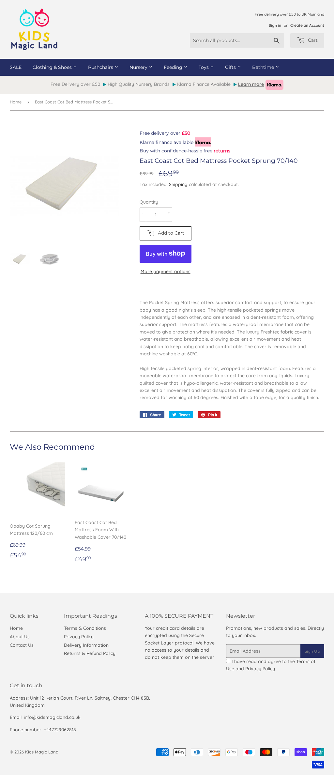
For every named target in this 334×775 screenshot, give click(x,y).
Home (16, 101)
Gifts (231, 67)
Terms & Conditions (85, 628)
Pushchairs (101, 67)
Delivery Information (86, 645)
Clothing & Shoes (53, 67)
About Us (20, 637)
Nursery (139, 67)
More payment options (165, 271)
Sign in (275, 25)
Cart (312, 40)
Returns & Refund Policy (89, 653)
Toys (204, 67)
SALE (16, 67)
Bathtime (263, 67)
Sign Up (312, 651)
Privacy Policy (79, 637)
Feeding (174, 67)
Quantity (149, 202)
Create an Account (307, 25)
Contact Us (22, 645)
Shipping (178, 184)
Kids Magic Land (41, 751)
